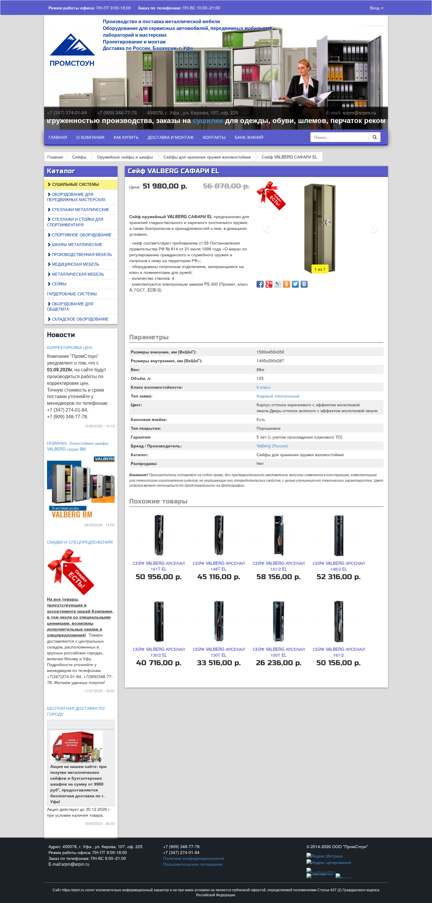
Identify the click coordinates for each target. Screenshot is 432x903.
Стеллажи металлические (80, 209)
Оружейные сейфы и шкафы (125, 157)
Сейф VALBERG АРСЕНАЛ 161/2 (339, 652)
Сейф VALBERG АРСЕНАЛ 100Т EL (279, 652)
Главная (57, 137)
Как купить (126, 137)
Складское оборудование (80, 319)
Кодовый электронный (278, 396)
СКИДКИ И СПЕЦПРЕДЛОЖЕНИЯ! (80, 542)
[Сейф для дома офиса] (83, 486)
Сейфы (79, 157)
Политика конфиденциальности (193, 858)
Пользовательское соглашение (193, 864)
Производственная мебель (81, 254)
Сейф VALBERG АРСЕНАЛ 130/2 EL (159, 652)
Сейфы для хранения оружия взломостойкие (207, 157)
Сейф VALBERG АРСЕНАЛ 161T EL (159, 566)
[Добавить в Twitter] (295, 284)
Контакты (214, 137)
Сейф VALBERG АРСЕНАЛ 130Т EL (219, 652)
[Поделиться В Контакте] (304, 284)
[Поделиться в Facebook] (260, 284)
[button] (266, 228)
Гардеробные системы (72, 293)
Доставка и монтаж (171, 137)
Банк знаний (249, 137)
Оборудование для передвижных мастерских (76, 197)
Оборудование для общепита (70, 306)
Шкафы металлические (77, 244)
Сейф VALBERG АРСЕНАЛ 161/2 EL (279, 566)
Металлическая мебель (77, 274)
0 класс (264, 387)
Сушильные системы (75, 184)
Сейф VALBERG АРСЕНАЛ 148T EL (219, 566)
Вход (375, 8)
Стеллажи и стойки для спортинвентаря (75, 222)
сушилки (188, 120)
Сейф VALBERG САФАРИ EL (289, 157)
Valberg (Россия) (272, 446)
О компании (90, 137)
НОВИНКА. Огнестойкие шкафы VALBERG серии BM (77, 446)
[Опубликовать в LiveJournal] (277, 284)
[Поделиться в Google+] (268, 284)
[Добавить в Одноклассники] (286, 284)
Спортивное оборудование (81, 234)
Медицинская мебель (75, 264)
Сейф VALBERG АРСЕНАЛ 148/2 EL (339, 566)
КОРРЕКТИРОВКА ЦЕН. (70, 347)
